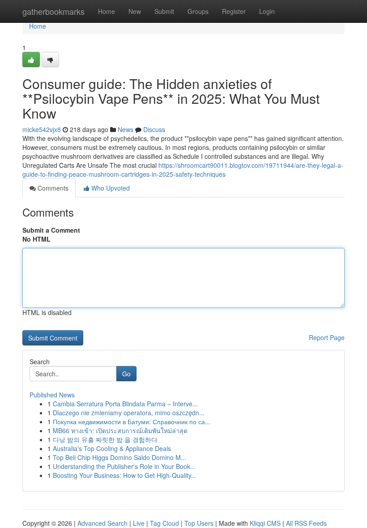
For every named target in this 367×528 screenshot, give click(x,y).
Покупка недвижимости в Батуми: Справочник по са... (131, 421)
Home (106, 11)
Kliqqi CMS (265, 523)
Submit (164, 11)
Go (126, 373)
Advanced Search (102, 523)
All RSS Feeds (306, 523)
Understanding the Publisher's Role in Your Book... (124, 466)
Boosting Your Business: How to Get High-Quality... (124, 475)
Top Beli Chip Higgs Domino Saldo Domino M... (119, 457)
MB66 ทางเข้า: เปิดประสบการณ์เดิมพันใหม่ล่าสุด (120, 430)
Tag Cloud (164, 523)
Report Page (327, 337)
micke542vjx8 (41, 129)
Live (139, 523)
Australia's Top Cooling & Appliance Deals (112, 448)
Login (267, 11)
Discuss (154, 129)
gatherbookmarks (53, 11)
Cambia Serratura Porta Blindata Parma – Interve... (125, 403)
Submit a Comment (51, 230)
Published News (52, 394)
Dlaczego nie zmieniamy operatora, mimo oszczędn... (129, 412)
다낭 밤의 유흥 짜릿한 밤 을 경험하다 (105, 439)
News (125, 129)
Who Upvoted (110, 187)
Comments (52, 187)
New (134, 11)
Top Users (198, 523)
